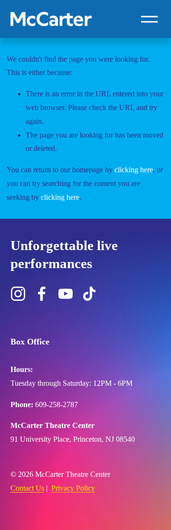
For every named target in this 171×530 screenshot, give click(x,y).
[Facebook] (41, 293)
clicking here (133, 170)
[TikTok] (89, 293)
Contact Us (27, 488)
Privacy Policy (73, 488)
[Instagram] (18, 293)
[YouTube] (65, 293)
